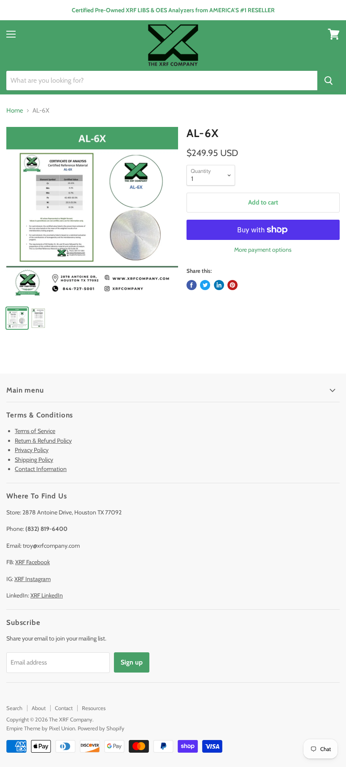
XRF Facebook (32, 562)
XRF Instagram (32, 579)
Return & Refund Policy (43, 440)
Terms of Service (35, 431)
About (39, 708)
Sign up (132, 662)
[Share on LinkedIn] (219, 285)
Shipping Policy (34, 459)
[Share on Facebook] (192, 285)
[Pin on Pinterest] (232, 285)
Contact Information (41, 469)
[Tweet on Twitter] (205, 285)
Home (14, 110)
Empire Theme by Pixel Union (40, 728)
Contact (64, 708)
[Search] (328, 80)
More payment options (263, 249)
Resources (93, 708)
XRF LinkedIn (46, 595)
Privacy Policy (32, 450)
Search (14, 708)
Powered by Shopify (101, 728)
